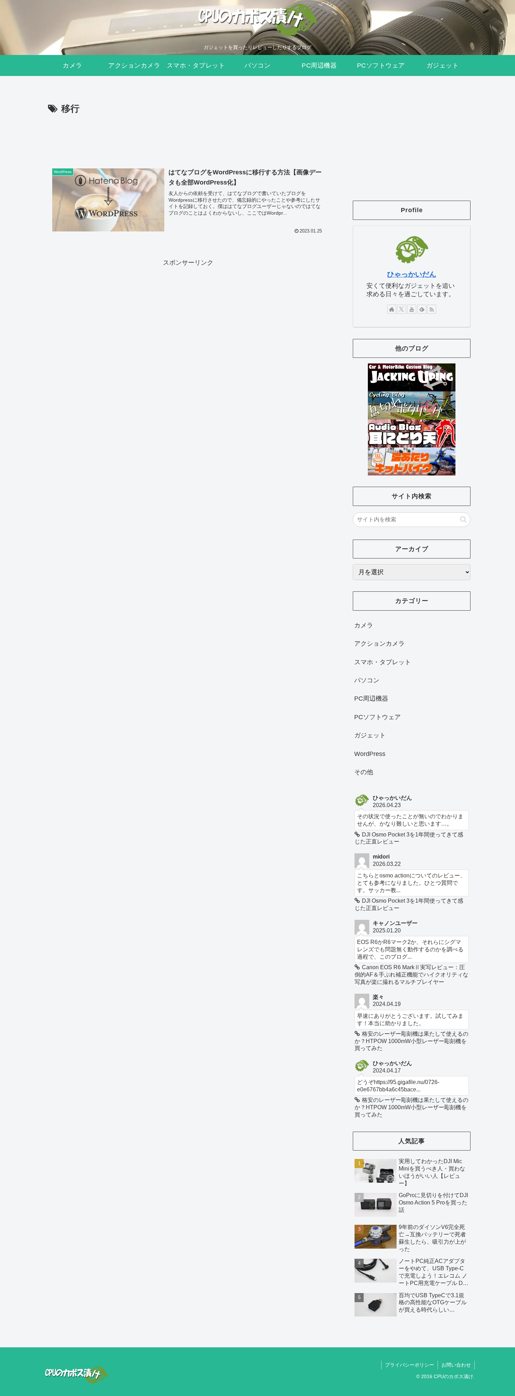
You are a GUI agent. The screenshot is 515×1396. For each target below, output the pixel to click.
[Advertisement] (188, 136)
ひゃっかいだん (411, 274)
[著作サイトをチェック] (391, 309)
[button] (463, 519)
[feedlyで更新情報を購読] (421, 309)
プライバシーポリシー (409, 1365)
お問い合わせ (456, 1365)
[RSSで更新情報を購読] (431, 309)
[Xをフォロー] (401, 309)
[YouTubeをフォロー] (411, 309)
